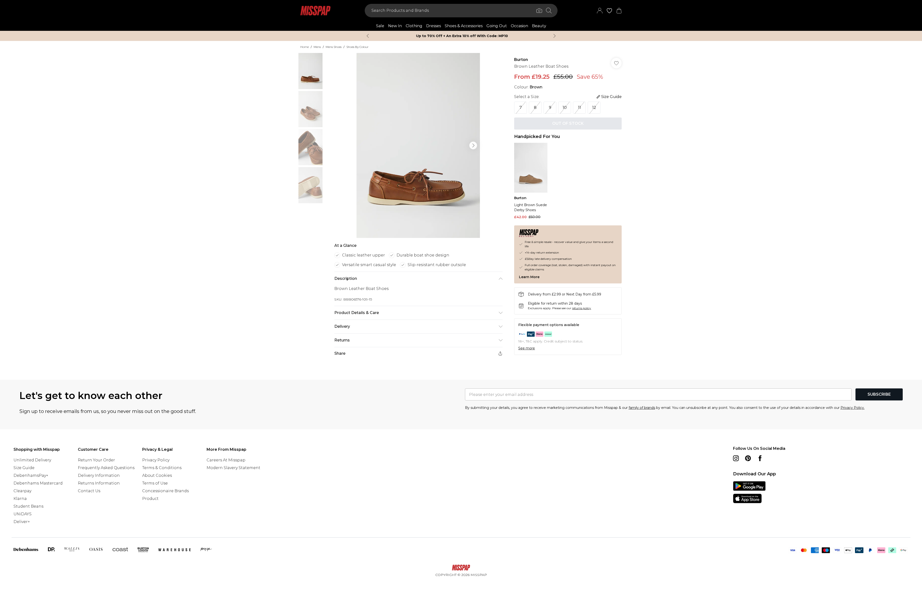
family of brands (642, 408)
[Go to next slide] (473, 145)
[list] (418, 145)
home (304, 47)
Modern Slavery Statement (233, 467)
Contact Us (89, 491)
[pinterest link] (748, 458)
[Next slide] (555, 36)
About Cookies (157, 475)
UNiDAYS (22, 514)
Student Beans (28, 506)
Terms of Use (155, 483)
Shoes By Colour (357, 47)
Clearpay (22, 491)
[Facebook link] (760, 458)
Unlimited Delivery (32, 460)
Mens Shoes (334, 47)
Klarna (20, 498)
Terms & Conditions (162, 467)
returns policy (581, 308)
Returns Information (99, 483)
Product (150, 498)
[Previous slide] (368, 36)
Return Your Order (96, 460)
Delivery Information (99, 475)
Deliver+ (21, 521)
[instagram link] (736, 458)
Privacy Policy (155, 460)
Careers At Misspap (226, 460)
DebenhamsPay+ (30, 475)
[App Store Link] (749, 492)
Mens (317, 47)
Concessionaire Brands (165, 491)
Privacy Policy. (853, 408)
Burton (521, 59)
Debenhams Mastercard (38, 483)
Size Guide (23, 467)
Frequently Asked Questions (106, 467)
